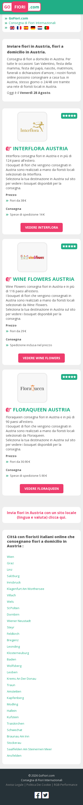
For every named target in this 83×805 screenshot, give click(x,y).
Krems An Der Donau (21, 678)
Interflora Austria (40, 148)
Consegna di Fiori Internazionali (32, 23)
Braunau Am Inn (18, 736)
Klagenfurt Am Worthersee (25, 589)
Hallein (12, 711)
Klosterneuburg (18, 653)
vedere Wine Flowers (41, 358)
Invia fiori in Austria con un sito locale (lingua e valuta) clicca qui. (41, 515)
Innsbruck (14, 582)
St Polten (13, 608)
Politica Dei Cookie (39, 785)
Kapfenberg (15, 698)
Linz (9, 569)
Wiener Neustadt (19, 621)
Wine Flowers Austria (43, 278)
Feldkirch (13, 634)
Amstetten (14, 691)
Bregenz (13, 640)
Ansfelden (14, 755)
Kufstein (13, 717)
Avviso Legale (15, 785)
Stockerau (14, 743)
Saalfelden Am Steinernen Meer (29, 749)
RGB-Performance (65, 785)
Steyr (10, 627)
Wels (10, 602)
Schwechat (14, 730)
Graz (10, 563)
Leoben (12, 672)
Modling (12, 704)
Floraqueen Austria (41, 409)
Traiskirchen (15, 723)
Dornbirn (13, 614)
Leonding (13, 646)
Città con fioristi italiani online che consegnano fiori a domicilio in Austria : (40, 541)
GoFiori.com (18, 18)
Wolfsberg (14, 666)
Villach (11, 595)
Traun (11, 685)
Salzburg (13, 576)
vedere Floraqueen (41, 488)
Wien (10, 557)
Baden (11, 659)
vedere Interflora (41, 227)
